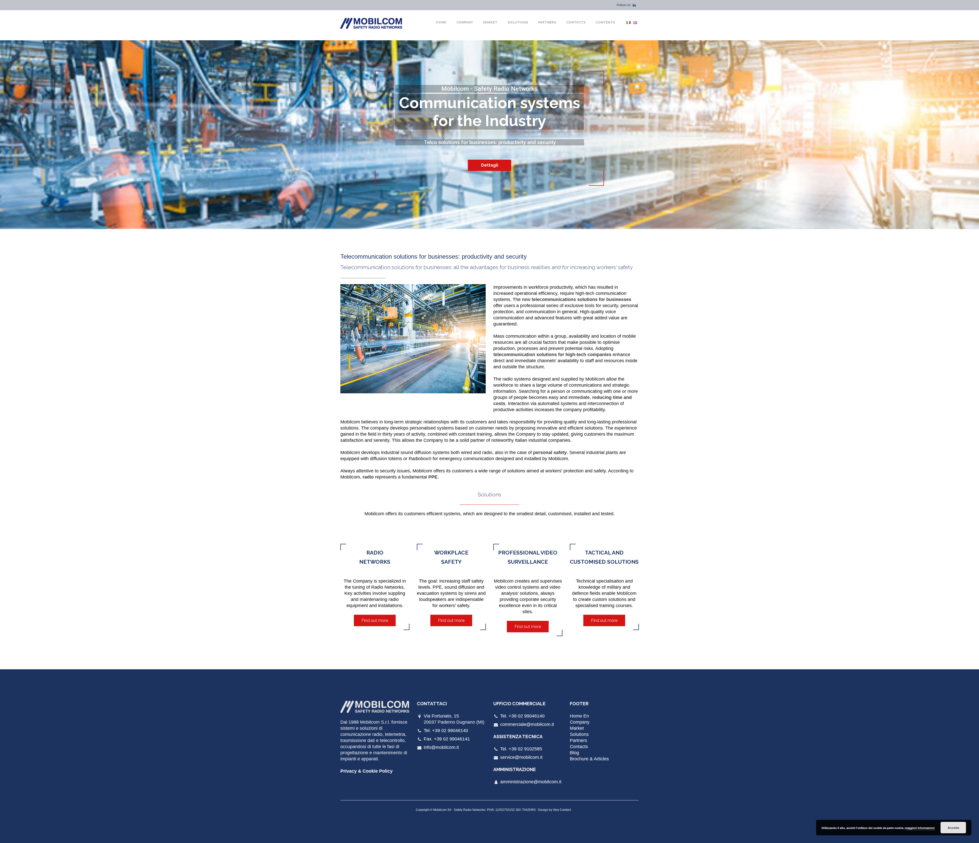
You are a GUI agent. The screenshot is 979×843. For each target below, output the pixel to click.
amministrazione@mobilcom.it (530, 781)
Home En (579, 716)
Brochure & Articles (589, 758)
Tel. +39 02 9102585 (521, 748)
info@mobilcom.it (441, 747)
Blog (574, 752)
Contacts (575, 22)
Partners (547, 22)
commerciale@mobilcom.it (527, 724)
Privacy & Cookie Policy (366, 771)
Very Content (562, 810)
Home (441, 22)
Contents (605, 22)
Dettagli (489, 165)
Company (464, 22)
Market (490, 22)
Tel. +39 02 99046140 (446, 730)
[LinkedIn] (634, 5)
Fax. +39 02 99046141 (447, 738)
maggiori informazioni (920, 828)
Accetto (953, 827)
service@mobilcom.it (521, 757)
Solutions (518, 22)
